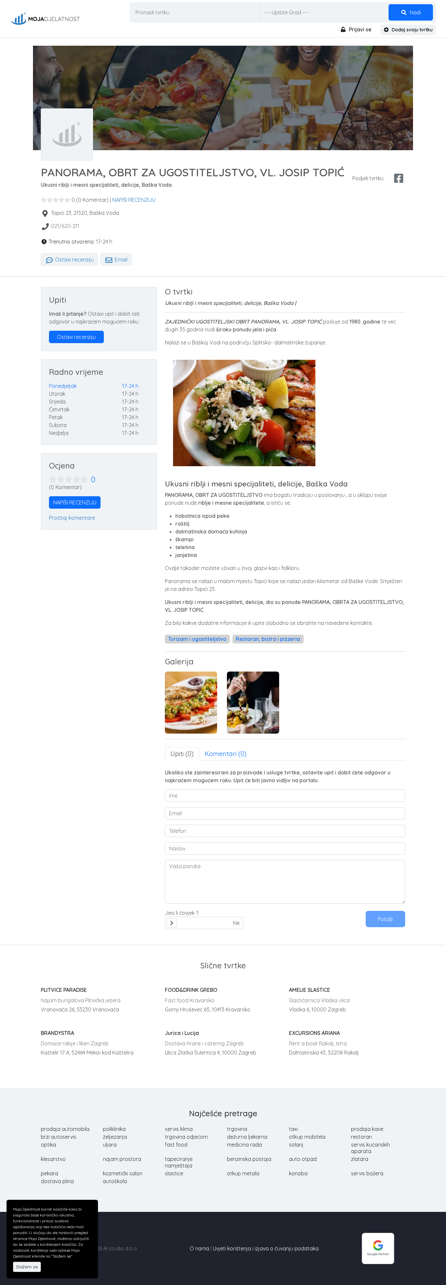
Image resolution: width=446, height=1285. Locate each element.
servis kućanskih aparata (370, 1147)
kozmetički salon (122, 1173)
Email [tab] (120, 259)
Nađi (414, 12)
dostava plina (57, 1181)
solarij (296, 1144)
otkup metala (243, 1173)
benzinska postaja (249, 1159)
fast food (176, 1144)
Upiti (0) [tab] (182, 754)
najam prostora (122, 1159)
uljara (110, 1144)
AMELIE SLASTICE (309, 990)
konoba (298, 1173)
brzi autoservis (58, 1137)
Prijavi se (360, 29)
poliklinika (114, 1129)
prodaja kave (367, 1129)
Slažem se (27, 1267)
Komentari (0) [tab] (226, 754)
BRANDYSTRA (57, 1033)
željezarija (115, 1137)
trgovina (237, 1129)
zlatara (359, 1159)
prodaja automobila (65, 1129)
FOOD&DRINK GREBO (191, 990)
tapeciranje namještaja (179, 1162)
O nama (199, 1248)
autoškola (115, 1181)
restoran (361, 1137)
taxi (293, 1129)
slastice (174, 1173)
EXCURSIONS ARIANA (314, 1033)
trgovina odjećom (186, 1137)
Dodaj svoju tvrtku (411, 30)
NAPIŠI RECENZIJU (133, 200)
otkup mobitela (307, 1137)
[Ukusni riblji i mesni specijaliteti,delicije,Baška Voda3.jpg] (253, 703)
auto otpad (303, 1159)
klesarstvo (53, 1159)
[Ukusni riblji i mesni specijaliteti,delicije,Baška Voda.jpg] (191, 703)
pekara (49, 1173)
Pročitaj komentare (72, 518)
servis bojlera (367, 1173)
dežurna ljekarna (247, 1137)
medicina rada (244, 1144)
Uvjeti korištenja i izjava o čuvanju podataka (266, 1248)
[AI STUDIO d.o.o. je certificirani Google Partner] (378, 1248)
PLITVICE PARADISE (64, 990)
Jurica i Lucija (182, 1033)
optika (48, 1144)
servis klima (179, 1129)
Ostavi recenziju (74, 259)
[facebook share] (398, 178)
